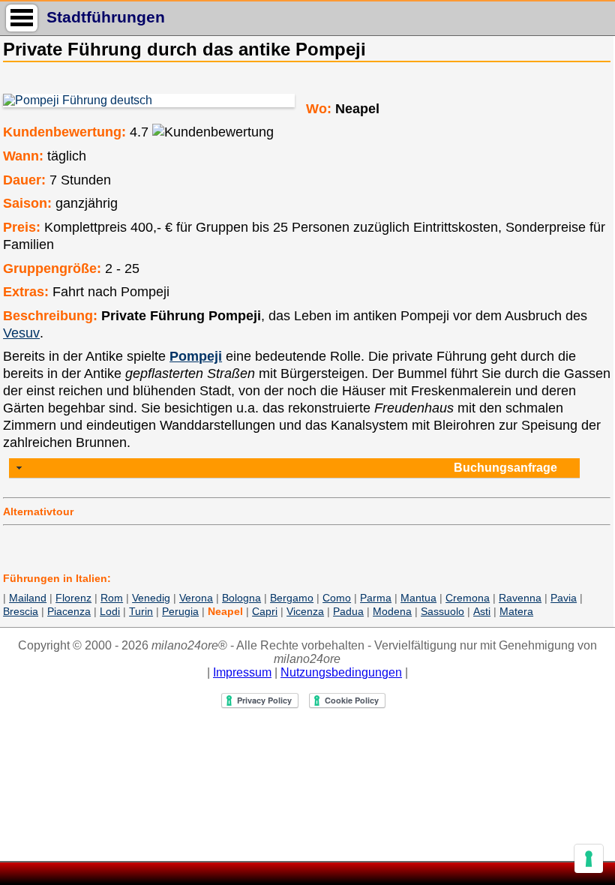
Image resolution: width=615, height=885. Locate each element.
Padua (348, 611)
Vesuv (21, 333)
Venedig (151, 598)
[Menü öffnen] (21, 18)
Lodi (110, 611)
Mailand (27, 598)
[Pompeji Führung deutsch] (148, 100)
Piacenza (69, 611)
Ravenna (520, 598)
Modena (392, 611)
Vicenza (305, 611)
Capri (265, 611)
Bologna (241, 598)
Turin (141, 611)
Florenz (74, 598)
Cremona (468, 598)
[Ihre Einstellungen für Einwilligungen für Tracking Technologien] (588, 858)
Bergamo (292, 598)
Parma (376, 598)
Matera (516, 611)
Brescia (20, 611)
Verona (196, 598)
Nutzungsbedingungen (341, 672)
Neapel (225, 611)
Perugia (180, 611)
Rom (111, 598)
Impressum (242, 672)
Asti (481, 611)
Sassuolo (442, 611)
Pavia (563, 598)
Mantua (418, 598)
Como (336, 598)
